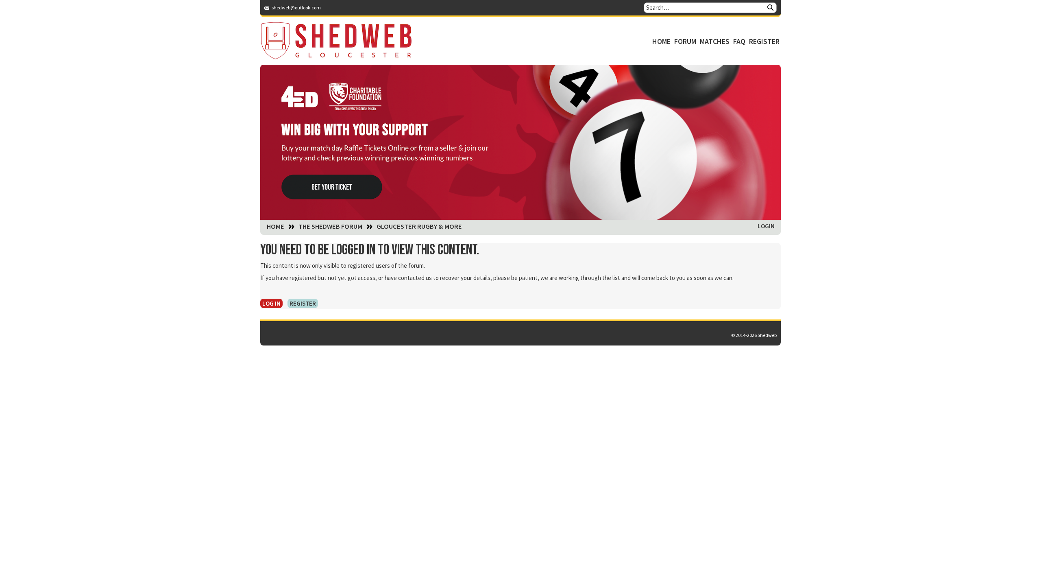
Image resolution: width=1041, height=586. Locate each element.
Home (661, 41)
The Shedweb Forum (330, 227)
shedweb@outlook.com (296, 7)
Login (766, 226)
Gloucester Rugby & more (419, 227)
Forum (685, 41)
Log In (271, 303)
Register (764, 41)
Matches (715, 41)
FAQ (739, 41)
